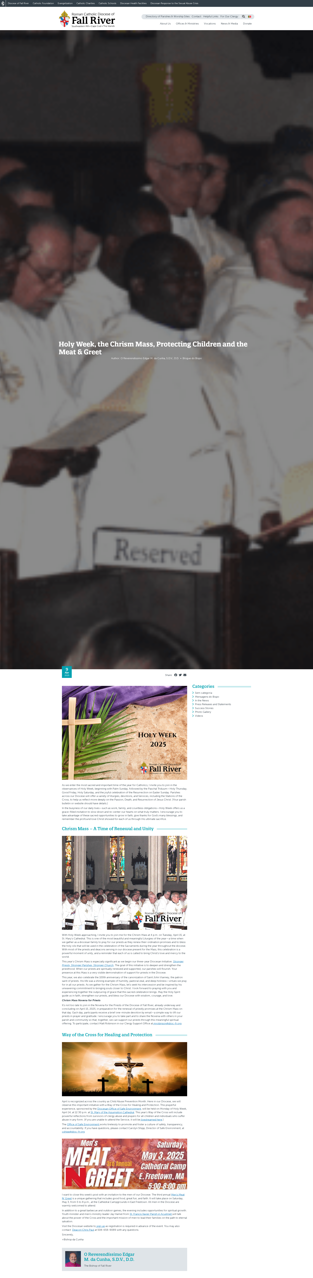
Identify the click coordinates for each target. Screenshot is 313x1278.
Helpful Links (210, 16)
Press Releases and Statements (213, 704)
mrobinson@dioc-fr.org (167, 1023)
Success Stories (204, 708)
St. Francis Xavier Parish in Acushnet (151, 1214)
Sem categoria (203, 692)
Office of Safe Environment (83, 1124)
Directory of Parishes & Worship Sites (168, 16)
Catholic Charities (85, 3)
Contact (196, 16)
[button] (249, 16)
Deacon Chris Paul (83, 1229)
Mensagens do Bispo (207, 696)
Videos (199, 715)
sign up (100, 1226)
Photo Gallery (203, 711)
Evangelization (65, 3)
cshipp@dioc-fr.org (73, 1131)
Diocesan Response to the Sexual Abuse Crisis (174, 3)
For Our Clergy (229, 16)
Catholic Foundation (43, 3)
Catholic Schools (107, 3)
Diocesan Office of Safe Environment (119, 1108)
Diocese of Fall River (18, 3)
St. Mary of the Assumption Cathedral (112, 1112)
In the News (202, 700)
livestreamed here (151, 1119)
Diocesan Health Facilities (133, 3)
